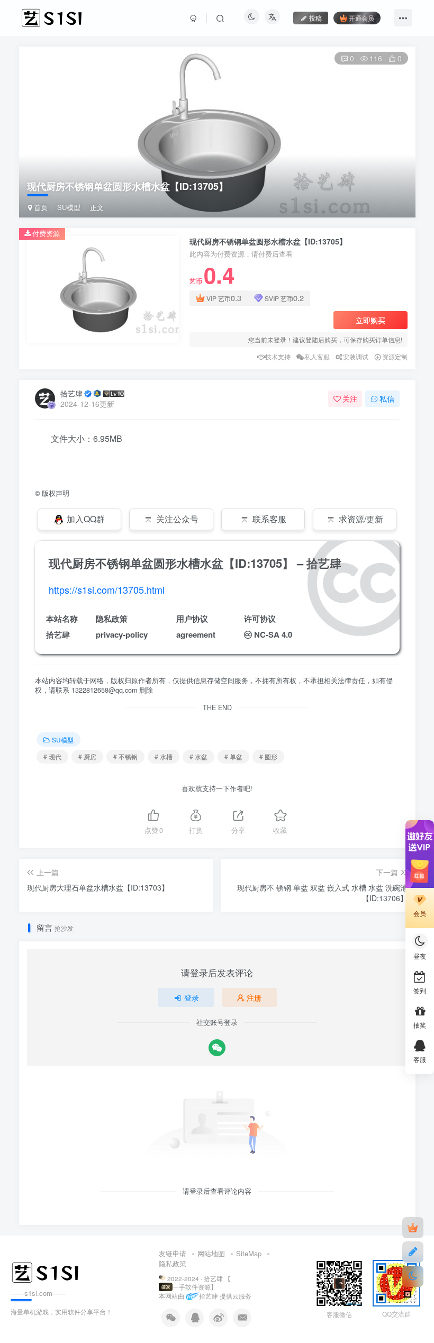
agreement (195, 634)
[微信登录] (217, 1047)
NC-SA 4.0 (273, 634)
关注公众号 (177, 519)
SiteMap (248, 1253)
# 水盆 (198, 756)
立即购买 (370, 320)
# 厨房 (87, 756)
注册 (254, 997)
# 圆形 (268, 756)
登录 (191, 997)
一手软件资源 (192, 1287)
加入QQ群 (86, 519)
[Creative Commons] (248, 634)
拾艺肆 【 (217, 1278)
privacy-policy (122, 634)
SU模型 (68, 207)
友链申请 (172, 1253)
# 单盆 (233, 756)
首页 (40, 207)
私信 (386, 398)
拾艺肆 (71, 393)
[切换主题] (412, 1276)
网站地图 (211, 1253)
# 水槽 (164, 756)
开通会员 (361, 17)
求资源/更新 (361, 519)
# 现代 (52, 756)
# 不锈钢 (125, 756)
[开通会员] (412, 1227)
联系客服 (269, 519)
